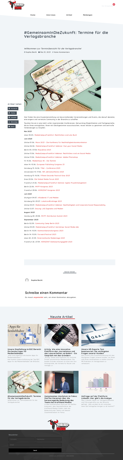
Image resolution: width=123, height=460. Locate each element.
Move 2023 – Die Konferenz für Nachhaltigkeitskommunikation (61, 142)
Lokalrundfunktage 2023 (51, 201)
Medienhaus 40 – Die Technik (44, 161)
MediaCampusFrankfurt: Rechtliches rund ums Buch (56, 135)
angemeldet (38, 297)
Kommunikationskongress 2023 (50, 231)
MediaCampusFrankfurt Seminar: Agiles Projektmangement (62, 183)
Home (32, 15)
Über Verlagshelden (107, 6)
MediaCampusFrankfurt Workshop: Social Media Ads (57, 227)
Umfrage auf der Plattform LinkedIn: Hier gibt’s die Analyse (96, 397)
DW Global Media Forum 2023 (46, 179)
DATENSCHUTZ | (61, 455)
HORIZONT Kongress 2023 (49, 190)
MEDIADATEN (70, 455)
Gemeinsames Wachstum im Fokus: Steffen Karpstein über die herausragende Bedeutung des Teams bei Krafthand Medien (60, 399)
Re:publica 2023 (44, 150)
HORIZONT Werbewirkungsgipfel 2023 (56, 242)
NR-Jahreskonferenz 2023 (53, 172)
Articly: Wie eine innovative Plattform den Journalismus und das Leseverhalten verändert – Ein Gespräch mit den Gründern (60, 352)
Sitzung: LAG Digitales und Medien (49, 209)
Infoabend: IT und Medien (48, 198)
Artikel (69, 15)
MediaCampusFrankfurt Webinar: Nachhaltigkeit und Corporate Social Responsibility (71, 205)
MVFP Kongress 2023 (44, 187)
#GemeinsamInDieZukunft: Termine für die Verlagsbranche (24, 397)
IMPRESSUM (52, 455)
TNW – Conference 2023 (50, 168)
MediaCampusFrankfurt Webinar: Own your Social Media (59, 146)
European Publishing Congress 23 (51, 164)
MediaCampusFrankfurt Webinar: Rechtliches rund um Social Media (63, 153)
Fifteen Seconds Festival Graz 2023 (55, 176)
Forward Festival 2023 (47, 234)
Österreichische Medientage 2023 (51, 238)
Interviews (50, 15)
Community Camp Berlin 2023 (47, 223)
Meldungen (87, 15)
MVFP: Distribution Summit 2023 (54, 216)
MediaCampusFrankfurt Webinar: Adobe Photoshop (56, 157)
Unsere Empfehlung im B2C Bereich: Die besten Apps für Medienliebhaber (24, 351)
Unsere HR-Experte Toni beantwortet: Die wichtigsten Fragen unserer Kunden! (95, 351)
